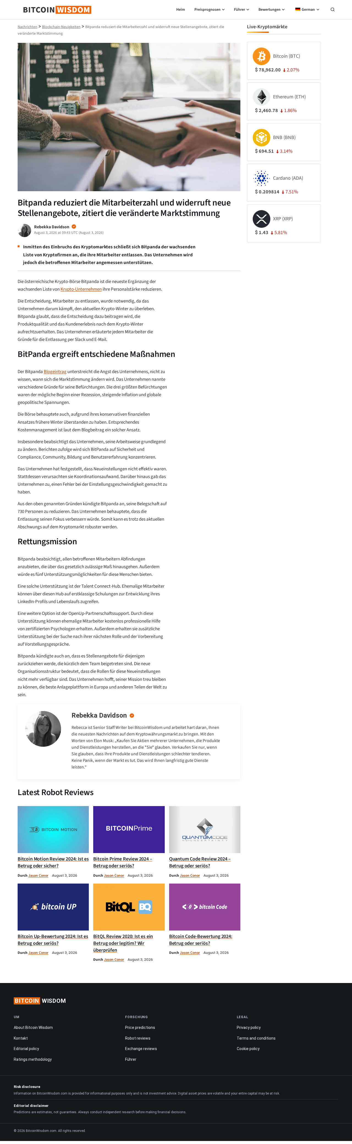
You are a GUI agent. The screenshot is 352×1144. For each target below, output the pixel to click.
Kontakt (21, 1038)
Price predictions (140, 1027)
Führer (239, 9)
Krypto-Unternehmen (81, 289)
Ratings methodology (33, 1059)
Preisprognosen (207, 9)
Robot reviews (137, 1038)
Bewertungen (269, 9)
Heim (180, 9)
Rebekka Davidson (99, 715)
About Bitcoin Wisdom (33, 1027)
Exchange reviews (141, 1049)
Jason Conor (38, 875)
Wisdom (40, 1001)
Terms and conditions (256, 1038)
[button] (332, 10)
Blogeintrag (55, 371)
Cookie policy (248, 1049)
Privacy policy (249, 1027)
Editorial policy (26, 1049)
